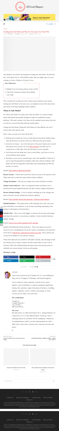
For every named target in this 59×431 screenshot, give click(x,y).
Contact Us (10, 397)
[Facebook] (46, 24)
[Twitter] (47, 24)
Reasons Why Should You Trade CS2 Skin (16, 367)
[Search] (55, 24)
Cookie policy (36, 397)
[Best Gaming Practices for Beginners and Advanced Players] (43, 356)
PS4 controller (34, 146)
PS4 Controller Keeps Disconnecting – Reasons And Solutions (29, 199)
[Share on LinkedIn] (1, 218)
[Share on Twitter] (34, 267)
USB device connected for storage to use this (26, 233)
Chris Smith (10, 33)
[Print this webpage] (1, 224)
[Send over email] (1, 221)
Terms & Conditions (22, 397)
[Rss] (52, 24)
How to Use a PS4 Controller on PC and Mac (23, 223)
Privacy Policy (48, 397)
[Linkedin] (49, 24)
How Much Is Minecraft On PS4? (20, 170)
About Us (29, 400)
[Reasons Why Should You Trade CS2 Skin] (16, 356)
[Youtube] (51, 24)
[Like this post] (31, 266)
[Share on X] (1, 213)
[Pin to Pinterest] (35, 266)
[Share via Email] (37, 266)
